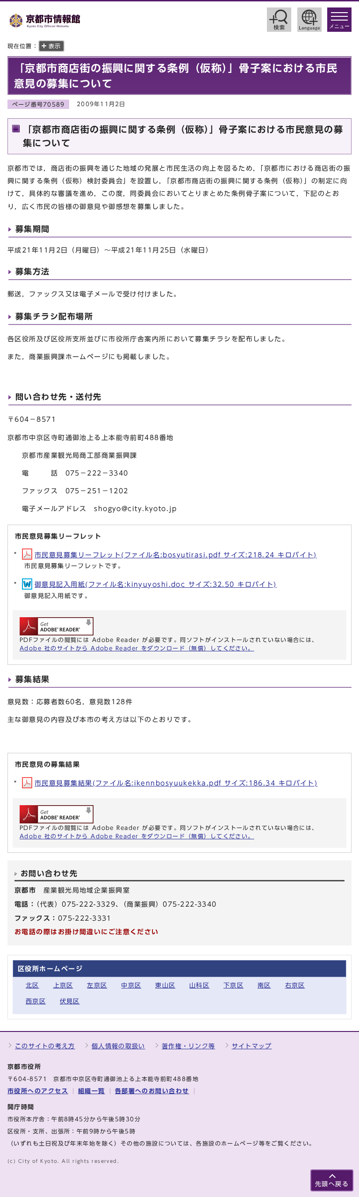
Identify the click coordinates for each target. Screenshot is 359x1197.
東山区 (165, 985)
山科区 (199, 985)
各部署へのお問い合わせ (152, 1091)
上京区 (63, 985)
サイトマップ (252, 1046)
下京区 (233, 985)
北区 (32, 985)
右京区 (295, 985)
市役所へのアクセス (37, 1091)
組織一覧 (91, 1091)
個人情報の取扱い (118, 1046)
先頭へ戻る (332, 1184)
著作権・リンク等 (188, 1046)
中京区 (131, 985)
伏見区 (70, 1001)
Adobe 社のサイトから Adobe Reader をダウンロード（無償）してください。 (137, 648)
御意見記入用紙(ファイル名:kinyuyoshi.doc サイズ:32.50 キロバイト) (156, 584)
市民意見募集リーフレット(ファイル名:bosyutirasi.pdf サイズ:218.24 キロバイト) (176, 554)
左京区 (97, 985)
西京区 (36, 1001)
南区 (264, 985)
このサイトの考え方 (45, 1046)
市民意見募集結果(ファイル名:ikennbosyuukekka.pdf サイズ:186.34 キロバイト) (176, 782)
